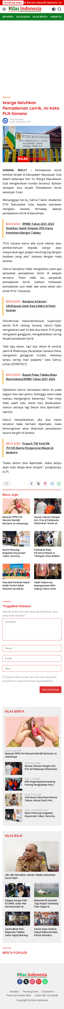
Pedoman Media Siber (18, 995)
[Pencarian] (59, 9)
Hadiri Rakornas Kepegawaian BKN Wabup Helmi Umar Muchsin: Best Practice (46, 585)
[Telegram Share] (52, 483)
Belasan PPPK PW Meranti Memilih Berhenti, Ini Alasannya (15, 520)
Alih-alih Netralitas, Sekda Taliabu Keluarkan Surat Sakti (30, 876)
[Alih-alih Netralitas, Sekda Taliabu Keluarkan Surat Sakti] (32, 856)
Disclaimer (48, 991)
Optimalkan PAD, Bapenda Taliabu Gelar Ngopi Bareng (16, 932)
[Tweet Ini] (38, 483)
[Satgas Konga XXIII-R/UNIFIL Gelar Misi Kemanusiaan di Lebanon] (17, 890)
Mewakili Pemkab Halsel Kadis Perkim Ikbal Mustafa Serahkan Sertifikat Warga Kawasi (16, 585)
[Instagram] (32, 982)
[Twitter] (26, 982)
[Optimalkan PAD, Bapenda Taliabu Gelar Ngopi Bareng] (17, 919)
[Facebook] (20, 982)
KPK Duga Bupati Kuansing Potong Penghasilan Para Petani (40, 783)
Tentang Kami (30, 991)
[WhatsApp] (45, 982)
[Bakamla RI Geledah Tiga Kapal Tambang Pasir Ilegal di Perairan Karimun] (46, 890)
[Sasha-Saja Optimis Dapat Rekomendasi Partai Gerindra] (46, 919)
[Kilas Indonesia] (24, 9)
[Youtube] (38, 982)
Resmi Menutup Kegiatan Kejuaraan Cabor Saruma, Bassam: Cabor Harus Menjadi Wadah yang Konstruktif (15, 553)
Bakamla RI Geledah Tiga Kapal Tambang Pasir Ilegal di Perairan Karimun (46, 903)
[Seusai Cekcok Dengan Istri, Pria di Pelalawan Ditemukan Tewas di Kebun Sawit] (48, 506)
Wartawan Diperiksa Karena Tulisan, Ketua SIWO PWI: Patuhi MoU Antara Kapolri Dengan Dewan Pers (41, 799)
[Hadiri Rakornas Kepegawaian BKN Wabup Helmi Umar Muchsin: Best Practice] (48, 571)
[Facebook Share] (31, 483)
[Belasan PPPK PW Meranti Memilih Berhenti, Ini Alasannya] (16, 506)
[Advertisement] (32, 54)
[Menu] (5, 9)
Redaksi (14, 991)
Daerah (7, 97)
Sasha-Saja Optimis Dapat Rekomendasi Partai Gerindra (46, 932)
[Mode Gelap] (54, 9)
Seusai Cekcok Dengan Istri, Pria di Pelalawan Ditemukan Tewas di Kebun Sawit (47, 520)
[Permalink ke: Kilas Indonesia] (5, 120)
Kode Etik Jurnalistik (46, 995)
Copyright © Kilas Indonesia (32, 1000)
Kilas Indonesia (16, 119)
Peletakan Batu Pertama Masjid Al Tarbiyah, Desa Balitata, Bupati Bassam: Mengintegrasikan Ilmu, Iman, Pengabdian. (47, 553)
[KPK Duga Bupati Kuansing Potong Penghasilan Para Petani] (13, 784)
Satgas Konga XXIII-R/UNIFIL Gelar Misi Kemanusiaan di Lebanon (16, 903)
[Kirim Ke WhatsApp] (58, 483)
